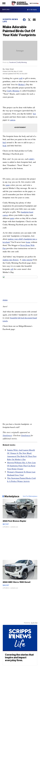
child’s (31, 159)
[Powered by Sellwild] (34, 623)
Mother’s (21, 84)
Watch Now (33, 3)
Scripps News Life (10, 20)
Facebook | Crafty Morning (18, 62)
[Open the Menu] (4, 3)
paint (8, 185)
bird (4, 142)
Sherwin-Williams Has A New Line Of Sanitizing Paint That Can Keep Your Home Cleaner (21, 465)
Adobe (5, 300)
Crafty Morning (13, 90)
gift (12, 269)
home (28, 242)
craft (20, 78)
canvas (12, 120)
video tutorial (27, 259)
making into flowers (11, 259)
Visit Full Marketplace (30, 496)
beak (4, 145)
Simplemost (7, 435)
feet (34, 113)
